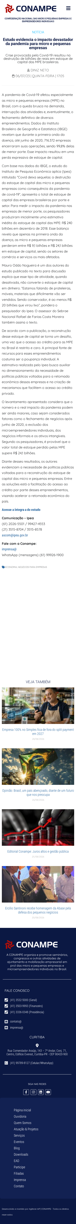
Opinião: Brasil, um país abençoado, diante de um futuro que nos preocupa (38, 793)
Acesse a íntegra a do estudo (21, 510)
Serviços (19, 1135)
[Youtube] (48, 1092)
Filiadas (19, 1173)
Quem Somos (22, 1123)
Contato (19, 1186)
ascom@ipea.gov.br (15, 535)
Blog (17, 1148)
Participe (19, 1167)
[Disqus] (38, 620)
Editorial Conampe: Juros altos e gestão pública (38, 851)
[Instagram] (33, 1092)
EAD (16, 1161)
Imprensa (20, 1180)
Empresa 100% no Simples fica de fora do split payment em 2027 (38, 732)
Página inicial (22, 1110)
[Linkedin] (41, 1092)
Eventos (19, 1142)
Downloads (21, 1154)
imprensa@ (9, 549)
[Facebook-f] (26, 1092)
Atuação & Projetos (26, 1129)
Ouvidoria (20, 1116)
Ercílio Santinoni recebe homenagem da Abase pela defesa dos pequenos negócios (38, 910)
